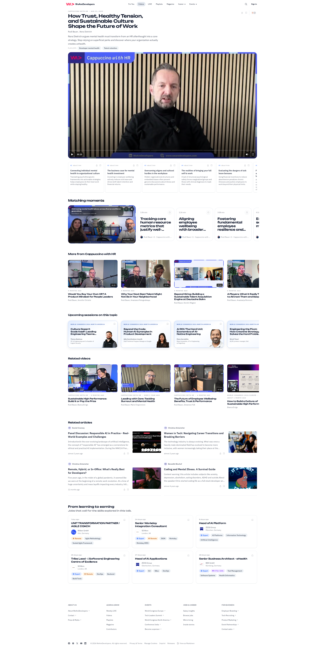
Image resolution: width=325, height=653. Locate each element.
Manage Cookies (150, 643)
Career (181, 4)
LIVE (150, 4)
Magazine (170, 4)
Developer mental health (89, 48)
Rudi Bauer (73, 31)
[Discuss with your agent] (253, 12)
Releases (171, 643)
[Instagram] (73, 643)
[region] (162, 105)
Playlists (159, 4)
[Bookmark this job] (124, 519)
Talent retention (110, 48)
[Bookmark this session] (114, 323)
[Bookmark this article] (127, 453)
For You (131, 4)
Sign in (254, 4)
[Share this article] (124, 453)
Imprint (162, 643)
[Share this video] (242, 12)
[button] (72, 154)
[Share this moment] (96, 165)
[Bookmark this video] (246, 12)
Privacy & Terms (136, 643)
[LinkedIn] (85, 643)
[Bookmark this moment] (100, 165)
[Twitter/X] (77, 643)
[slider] (162, 150)
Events (192, 4)
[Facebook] (69, 643)
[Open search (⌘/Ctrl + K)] (246, 4)
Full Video (126, 239)
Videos (141, 4)
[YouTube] (81, 643)
